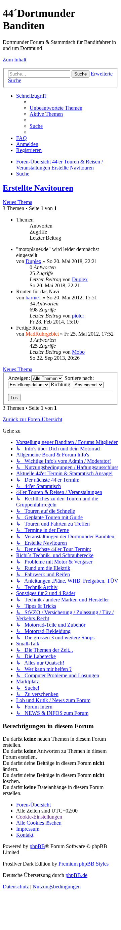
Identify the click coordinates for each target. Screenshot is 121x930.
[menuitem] (56, 108)
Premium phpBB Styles (83, 864)
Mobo (78, 352)
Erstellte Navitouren (38, 188)
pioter (78, 316)
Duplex (33, 261)
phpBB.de (76, 875)
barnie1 (33, 297)
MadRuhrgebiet (42, 334)
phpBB (37, 846)
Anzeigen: (19, 378)
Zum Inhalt (14, 59)
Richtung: (62, 384)
